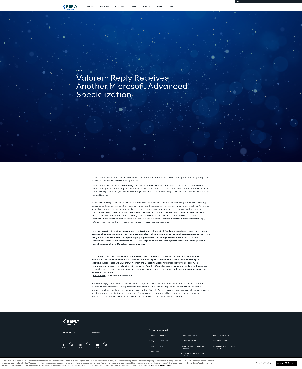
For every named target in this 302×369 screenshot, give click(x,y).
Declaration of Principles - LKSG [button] (192, 354)
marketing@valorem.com (169, 296)
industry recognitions (109, 269)
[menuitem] (90, 7)
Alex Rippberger (101, 244)
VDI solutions (123, 296)
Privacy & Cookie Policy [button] (157, 335)
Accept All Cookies (286, 363)
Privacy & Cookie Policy (161, 365)
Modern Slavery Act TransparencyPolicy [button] (193, 347)
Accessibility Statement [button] (221, 341)
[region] (151, 363)
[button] (73, 332)
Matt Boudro (99, 276)
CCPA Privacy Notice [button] (188, 341)
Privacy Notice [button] (158, 341)
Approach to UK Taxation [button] (222, 335)
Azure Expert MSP (148, 266)
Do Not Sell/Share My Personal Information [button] (224, 347)
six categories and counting (154, 222)
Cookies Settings (264, 363)
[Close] (299, 360)
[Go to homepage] (69, 7)
